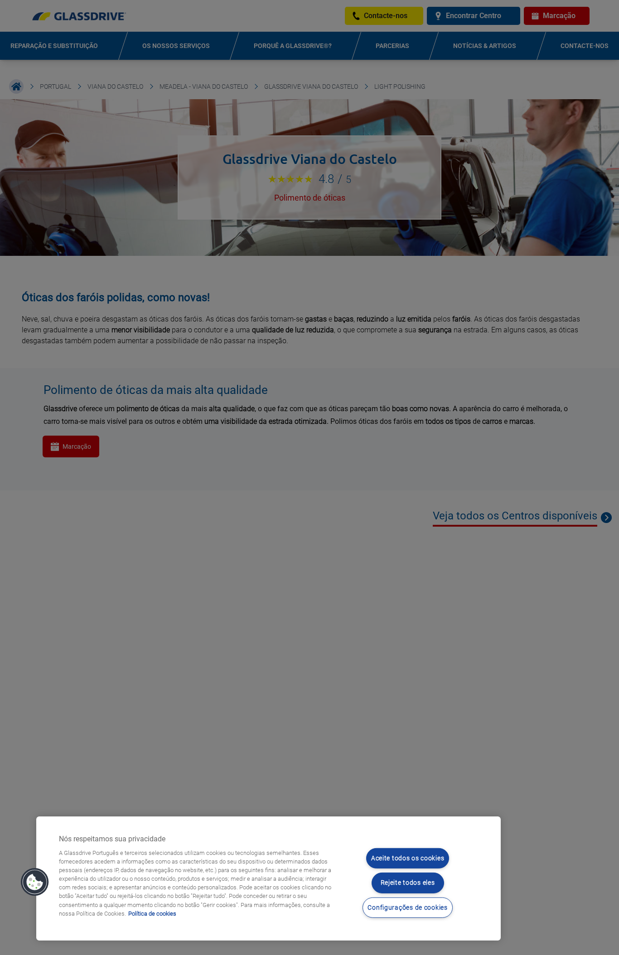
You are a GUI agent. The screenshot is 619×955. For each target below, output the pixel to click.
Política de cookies (152, 913)
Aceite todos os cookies (408, 858)
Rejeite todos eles (408, 883)
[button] (34, 882)
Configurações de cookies (407, 908)
